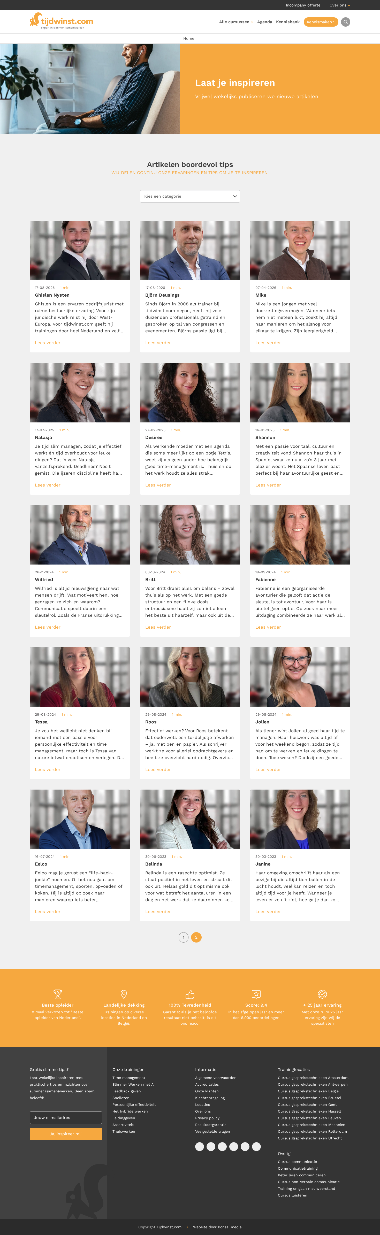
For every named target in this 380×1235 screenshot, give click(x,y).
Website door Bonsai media (217, 1227)
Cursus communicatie (297, 1162)
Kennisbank (288, 21)
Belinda (153, 864)
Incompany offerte (303, 5)
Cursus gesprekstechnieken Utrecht (310, 1138)
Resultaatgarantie (210, 1125)
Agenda (264, 21)
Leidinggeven (123, 1118)
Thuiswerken (123, 1131)
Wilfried (44, 579)
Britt (150, 579)
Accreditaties (207, 1084)
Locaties (202, 1104)
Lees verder (47, 342)
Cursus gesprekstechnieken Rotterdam (312, 1131)
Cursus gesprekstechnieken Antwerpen (313, 1084)
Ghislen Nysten (52, 295)
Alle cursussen (234, 21)
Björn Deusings (162, 295)
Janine (262, 864)
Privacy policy (207, 1118)
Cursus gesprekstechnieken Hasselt (309, 1111)
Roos (151, 721)
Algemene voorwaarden (216, 1078)
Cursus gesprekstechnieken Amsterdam (313, 1078)
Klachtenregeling (210, 1098)
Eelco (41, 864)
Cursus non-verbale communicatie (309, 1182)
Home (188, 38)
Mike (260, 295)
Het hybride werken (130, 1111)
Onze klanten (207, 1091)
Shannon (265, 437)
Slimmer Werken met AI (133, 1084)
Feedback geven (126, 1091)
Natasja (43, 437)
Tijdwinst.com (169, 1227)
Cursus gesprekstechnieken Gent (307, 1104)
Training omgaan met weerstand (306, 1188)
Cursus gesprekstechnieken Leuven (309, 1118)
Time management (128, 1078)
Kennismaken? (320, 22)
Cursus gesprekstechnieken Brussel (309, 1098)
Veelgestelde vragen (212, 1131)
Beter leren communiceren (302, 1175)
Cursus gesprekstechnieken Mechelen (311, 1125)
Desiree (153, 437)
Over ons (338, 5)
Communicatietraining (297, 1168)
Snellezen (121, 1098)
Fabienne (265, 579)
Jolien (262, 721)
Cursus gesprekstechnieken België (308, 1091)
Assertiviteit (123, 1125)
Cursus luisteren (292, 1195)
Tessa (41, 721)
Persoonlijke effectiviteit (134, 1104)
